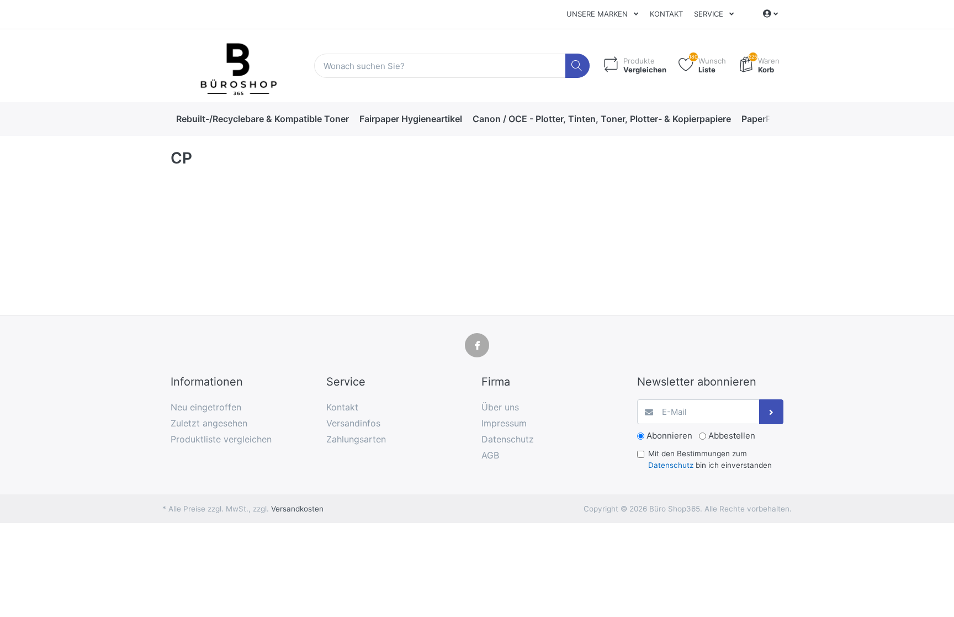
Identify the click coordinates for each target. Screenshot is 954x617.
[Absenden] (771, 411)
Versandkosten (297, 508)
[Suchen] (577, 66)
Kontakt (666, 13)
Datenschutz (670, 465)
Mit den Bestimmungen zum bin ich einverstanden (710, 459)
